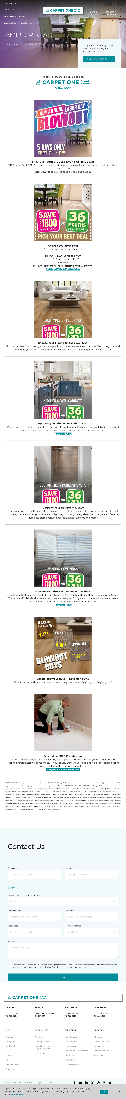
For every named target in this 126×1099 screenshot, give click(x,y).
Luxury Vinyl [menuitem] (10, 1042)
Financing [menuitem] (9, 1069)
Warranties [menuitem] (69, 1055)
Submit (63, 977)
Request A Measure (97, 59)
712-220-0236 (11, 1016)
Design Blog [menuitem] (40, 1053)
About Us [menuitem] (98, 1037)
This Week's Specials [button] (14, 16)
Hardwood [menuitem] (10, 1046)
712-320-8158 (70, 1016)
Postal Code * (13, 926)
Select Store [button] (11, 4)
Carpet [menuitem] (8, 1051)
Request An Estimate (111, 13)
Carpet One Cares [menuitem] (102, 1042)
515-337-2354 (40, 1016)
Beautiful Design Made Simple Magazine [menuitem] (45, 1047)
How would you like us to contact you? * (25, 895)
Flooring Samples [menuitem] (42, 1042)
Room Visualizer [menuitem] (42, 1037)
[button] (86, 21)
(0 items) (95, 21)
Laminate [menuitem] (9, 1055)
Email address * (71, 910)
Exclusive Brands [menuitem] (72, 1064)
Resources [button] (9, 23)
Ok (104, 1091)
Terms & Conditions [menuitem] (103, 1051)
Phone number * (15, 910)
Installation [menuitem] (69, 1060)
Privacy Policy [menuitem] (100, 1055)
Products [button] (9, 10)
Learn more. (17, 1094)
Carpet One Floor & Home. (22, 1082)
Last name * (69, 868)
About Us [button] (25, 23)
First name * (13, 868)
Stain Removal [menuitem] (70, 1037)
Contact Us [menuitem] (99, 1046)
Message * (12, 941)
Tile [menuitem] (7, 1060)
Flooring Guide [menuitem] (71, 1046)
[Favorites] (91, 21)
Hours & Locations (92, 13)
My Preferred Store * (73, 926)
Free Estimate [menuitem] (11, 1064)
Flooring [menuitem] (9, 1037)
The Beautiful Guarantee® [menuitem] (76, 1051)
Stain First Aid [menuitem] (70, 1042)
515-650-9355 (99, 1016)
